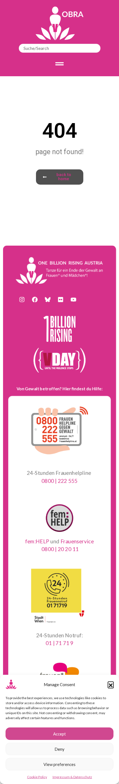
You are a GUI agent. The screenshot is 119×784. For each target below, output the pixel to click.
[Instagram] (22, 300)
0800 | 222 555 (59, 480)
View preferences (59, 764)
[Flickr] (60, 300)
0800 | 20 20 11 (60, 549)
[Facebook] (35, 300)
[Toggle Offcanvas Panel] (59, 64)
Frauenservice (77, 541)
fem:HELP (37, 541)
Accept (59, 733)
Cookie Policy (37, 777)
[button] (110, 684)
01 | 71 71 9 (60, 643)
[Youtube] (73, 300)
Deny (59, 749)
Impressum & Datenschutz (72, 777)
